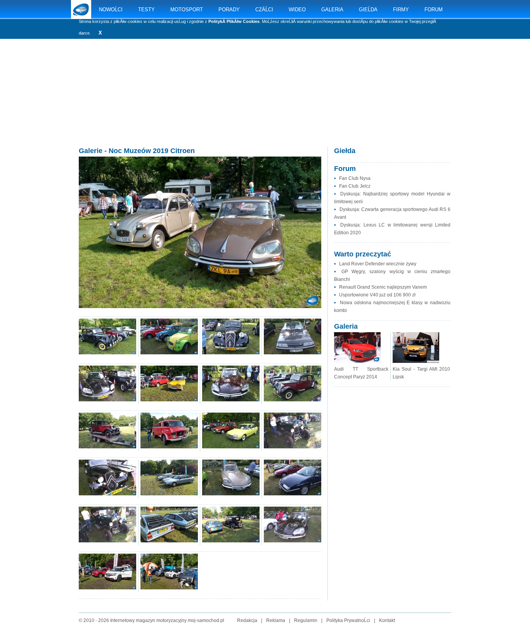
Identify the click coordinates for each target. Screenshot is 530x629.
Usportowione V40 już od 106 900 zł (377, 295)
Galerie (90, 151)
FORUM (433, 9)
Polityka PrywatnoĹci (348, 620)
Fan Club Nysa (355, 178)
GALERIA (332, 9)
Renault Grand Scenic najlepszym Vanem (383, 287)
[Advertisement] (265, 101)
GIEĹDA (368, 9)
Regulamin (305, 620)
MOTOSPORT (186, 9)
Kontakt (387, 620)
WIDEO (297, 9)
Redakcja (247, 620)
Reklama (275, 620)
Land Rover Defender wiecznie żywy (377, 264)
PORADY (229, 9)
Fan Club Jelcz (355, 186)
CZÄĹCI (264, 9)
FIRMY (401, 9)
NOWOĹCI (111, 9)
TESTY (146, 9)
